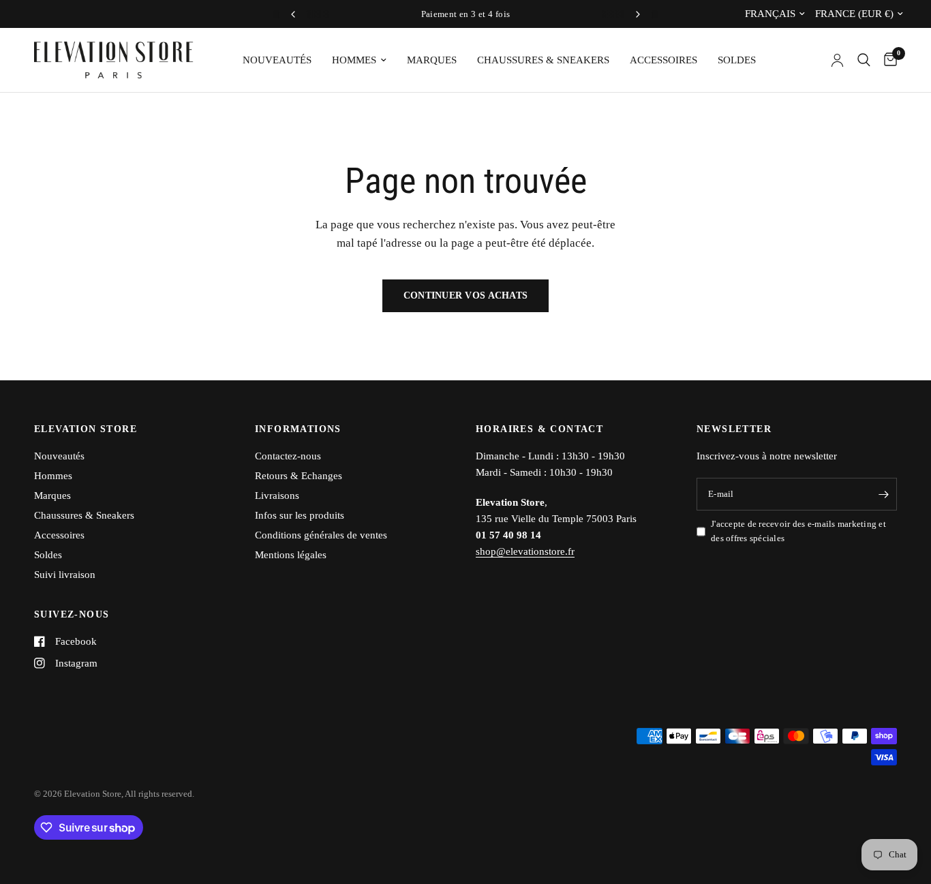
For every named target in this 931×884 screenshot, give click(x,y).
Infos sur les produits (299, 515)
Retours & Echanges (298, 475)
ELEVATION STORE (85, 429)
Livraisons (277, 495)
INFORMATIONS (298, 429)
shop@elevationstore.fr (525, 551)
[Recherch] (864, 60)
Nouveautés (277, 60)
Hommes (354, 60)
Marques (432, 60)
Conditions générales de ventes (321, 535)
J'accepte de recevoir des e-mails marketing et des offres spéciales (798, 531)
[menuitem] (277, 60)
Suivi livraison (64, 574)
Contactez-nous (288, 456)
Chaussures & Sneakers (543, 60)
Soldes (737, 60)
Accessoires (663, 60)
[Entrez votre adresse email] (883, 494)
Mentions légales (290, 554)
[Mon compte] (837, 60)
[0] (887, 60)
